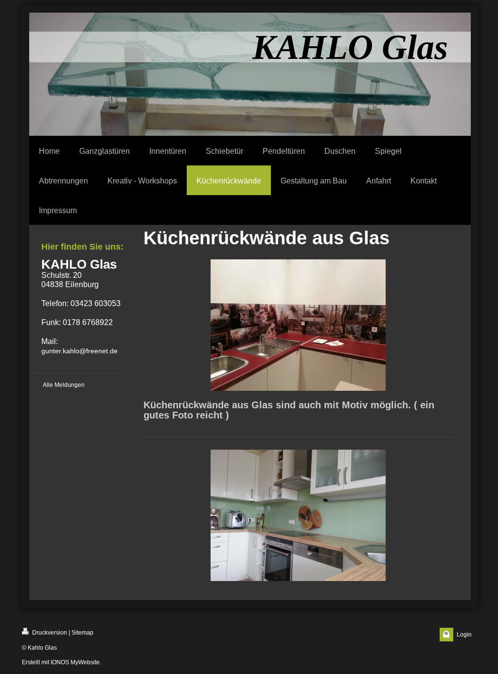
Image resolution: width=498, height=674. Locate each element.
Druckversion (49, 632)
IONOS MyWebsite (75, 662)
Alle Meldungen (64, 385)
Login (464, 634)
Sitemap (82, 632)
